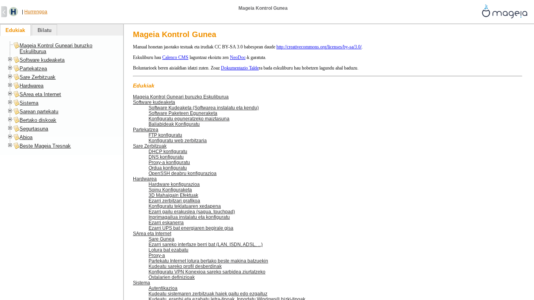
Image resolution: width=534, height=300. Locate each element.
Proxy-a (157, 255)
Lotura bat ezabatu (168, 250)
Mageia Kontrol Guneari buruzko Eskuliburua (181, 97)
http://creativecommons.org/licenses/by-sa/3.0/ (319, 47)
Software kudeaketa (154, 102)
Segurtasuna (34, 129)
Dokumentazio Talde (240, 68)
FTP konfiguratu (165, 135)
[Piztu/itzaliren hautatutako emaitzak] (13, 12)
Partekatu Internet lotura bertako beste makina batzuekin (208, 261)
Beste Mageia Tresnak (45, 146)
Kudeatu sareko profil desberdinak (185, 266)
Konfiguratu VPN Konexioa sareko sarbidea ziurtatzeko (207, 272)
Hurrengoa (35, 11)
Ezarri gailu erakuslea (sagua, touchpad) (192, 211)
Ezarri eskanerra (166, 222)
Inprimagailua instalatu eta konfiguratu (189, 217)
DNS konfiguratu (166, 157)
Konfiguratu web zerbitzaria (178, 140)
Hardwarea (145, 179)
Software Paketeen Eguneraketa (183, 113)
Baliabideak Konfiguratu (174, 124)
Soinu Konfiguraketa (170, 190)
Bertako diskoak (38, 120)
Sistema (141, 283)
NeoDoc (237, 57)
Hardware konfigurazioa (174, 184)
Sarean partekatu (39, 111)
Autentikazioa (163, 288)
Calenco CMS (175, 57)
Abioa (26, 137)
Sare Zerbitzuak (150, 146)
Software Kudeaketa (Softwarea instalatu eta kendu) (204, 108)
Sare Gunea (161, 239)
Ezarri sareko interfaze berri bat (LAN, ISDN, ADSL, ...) (206, 244)
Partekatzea (145, 129)
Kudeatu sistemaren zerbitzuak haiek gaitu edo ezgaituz (208, 293)
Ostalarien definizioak (172, 277)
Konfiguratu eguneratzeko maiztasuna (189, 118)
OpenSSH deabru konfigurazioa (183, 173)
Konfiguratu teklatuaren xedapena (185, 206)
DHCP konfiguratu (168, 151)
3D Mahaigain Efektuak (173, 195)
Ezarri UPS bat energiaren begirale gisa (191, 228)
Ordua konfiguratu (168, 168)
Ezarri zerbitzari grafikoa (174, 201)
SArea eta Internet (152, 233)
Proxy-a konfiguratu (169, 162)
